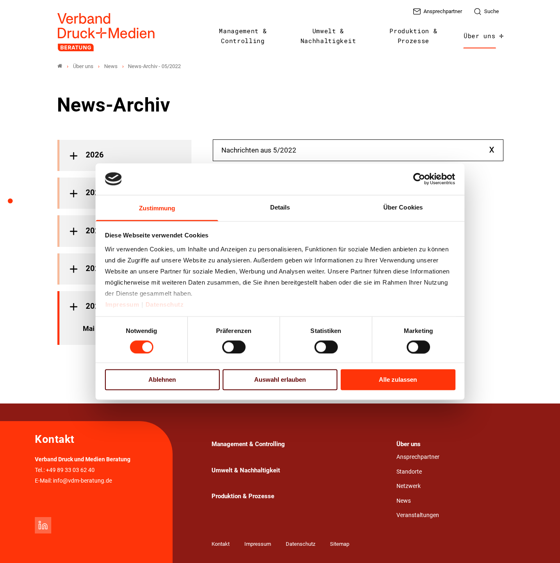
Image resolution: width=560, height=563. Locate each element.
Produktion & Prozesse (413, 36)
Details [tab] (280, 207)
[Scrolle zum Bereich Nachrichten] (14, 203)
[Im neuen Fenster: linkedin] (43, 525)
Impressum (122, 304)
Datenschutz (165, 304)
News (403, 500)
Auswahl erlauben (280, 379)
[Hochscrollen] (542, 545)
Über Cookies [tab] (403, 207)
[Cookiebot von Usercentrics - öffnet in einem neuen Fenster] (419, 178)
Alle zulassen (398, 379)
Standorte (409, 471)
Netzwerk (408, 486)
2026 (95, 155)
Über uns (479, 36)
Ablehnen (162, 379)
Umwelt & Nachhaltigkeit (328, 36)
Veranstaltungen (417, 515)
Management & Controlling (242, 36)
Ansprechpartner (417, 457)
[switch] (234, 346)
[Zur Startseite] (106, 32)
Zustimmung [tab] (157, 208)
